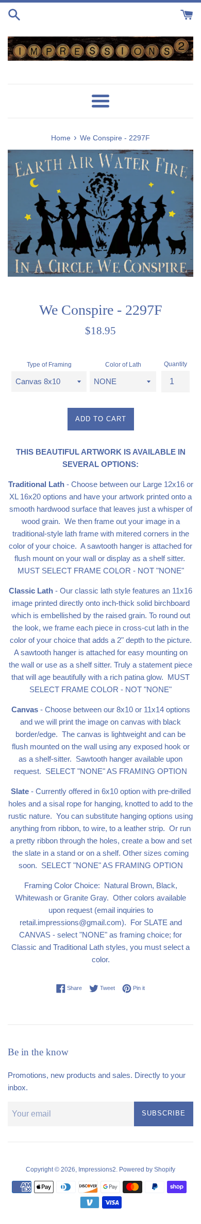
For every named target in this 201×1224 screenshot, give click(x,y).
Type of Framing (49, 364)
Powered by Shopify (147, 1169)
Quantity (175, 364)
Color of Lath (123, 364)
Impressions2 (97, 1169)
